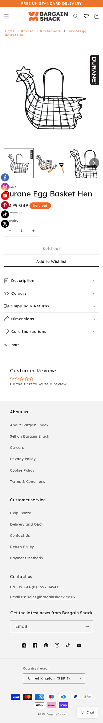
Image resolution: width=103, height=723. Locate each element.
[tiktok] (5, 214)
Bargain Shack (56, 714)
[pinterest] (5, 205)
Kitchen (27, 31)
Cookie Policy (22, 470)
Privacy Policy (23, 459)
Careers (17, 447)
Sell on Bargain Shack (30, 436)
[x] (5, 224)
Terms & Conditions (27, 481)
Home (9, 31)
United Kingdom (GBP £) (49, 678)
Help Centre (20, 513)
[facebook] (5, 177)
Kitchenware (50, 31)
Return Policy (22, 547)
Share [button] (15, 345)
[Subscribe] (87, 626)
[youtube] (5, 196)
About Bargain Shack (29, 425)
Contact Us (20, 535)
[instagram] (5, 187)
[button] (6, 16)
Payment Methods (26, 558)
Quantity (11, 221)
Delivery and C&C (26, 524)
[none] (19, 163)
